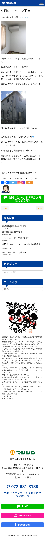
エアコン (24, 17)
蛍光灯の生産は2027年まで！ (15, 226)
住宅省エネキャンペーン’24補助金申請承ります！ (22, 245)
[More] (29, 182)
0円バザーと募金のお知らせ (14, 252)
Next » (40, 208)
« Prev (5, 208)
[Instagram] (21, 182)
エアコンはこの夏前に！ (13, 232)
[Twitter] (13, 182)
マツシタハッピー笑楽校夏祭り (16, 238)
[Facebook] (5, 182)
